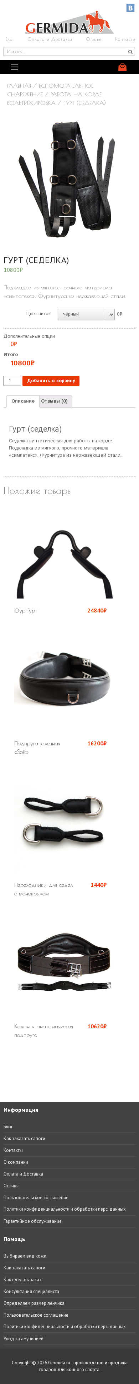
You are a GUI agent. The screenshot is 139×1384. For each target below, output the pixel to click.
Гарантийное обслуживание (33, 1221)
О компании (16, 1162)
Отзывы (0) (54, 401)
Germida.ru (59, 1363)
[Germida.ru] (69, 32)
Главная (19, 85)
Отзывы (94, 39)
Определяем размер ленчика (34, 1303)
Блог (9, 39)
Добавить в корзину (51, 381)
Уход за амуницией (23, 1339)
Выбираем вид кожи (25, 1256)
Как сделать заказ (22, 1280)
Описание (23, 401)
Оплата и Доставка (50, 39)
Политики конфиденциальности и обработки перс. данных (65, 1209)
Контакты (125, 39)
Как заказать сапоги (24, 1138)
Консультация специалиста (31, 1291)
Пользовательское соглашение (36, 1198)
